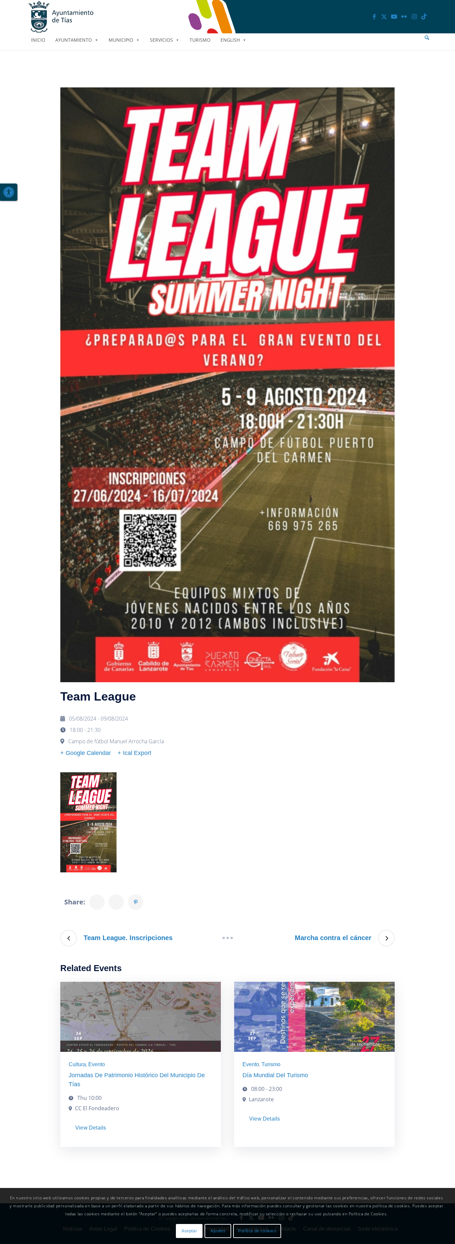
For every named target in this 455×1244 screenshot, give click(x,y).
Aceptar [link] (189, 1231)
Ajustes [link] (218, 1231)
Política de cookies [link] (257, 1231)
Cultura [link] (77, 1064)
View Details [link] (90, 1128)
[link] (8, 192)
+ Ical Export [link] (134, 753)
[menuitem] (427, 37)
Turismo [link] (200, 40)
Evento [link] (96, 1064)
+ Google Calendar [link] (85, 753)
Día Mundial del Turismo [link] (275, 1075)
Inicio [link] (38, 40)
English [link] (230, 40)
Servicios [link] (161, 40)
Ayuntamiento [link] (73, 40)
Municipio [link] (121, 40)
